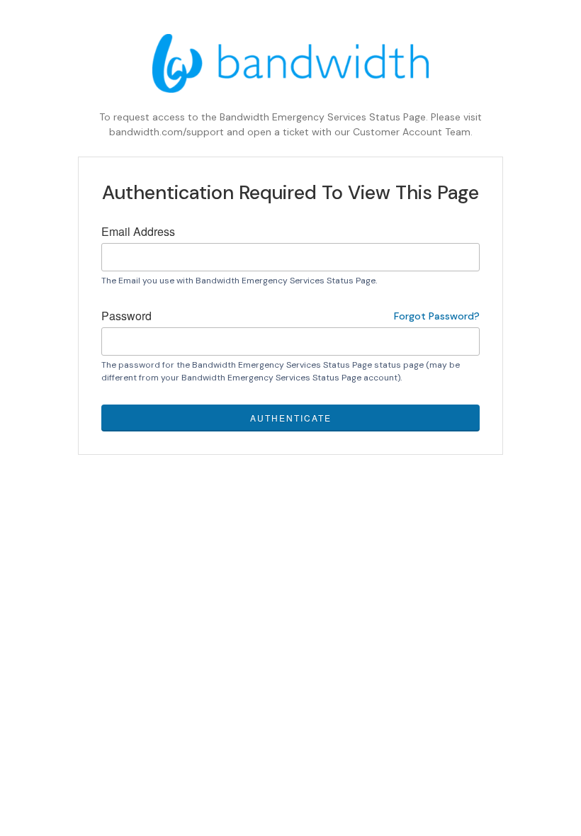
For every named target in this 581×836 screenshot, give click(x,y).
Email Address (138, 231)
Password (290, 315)
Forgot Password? (437, 316)
